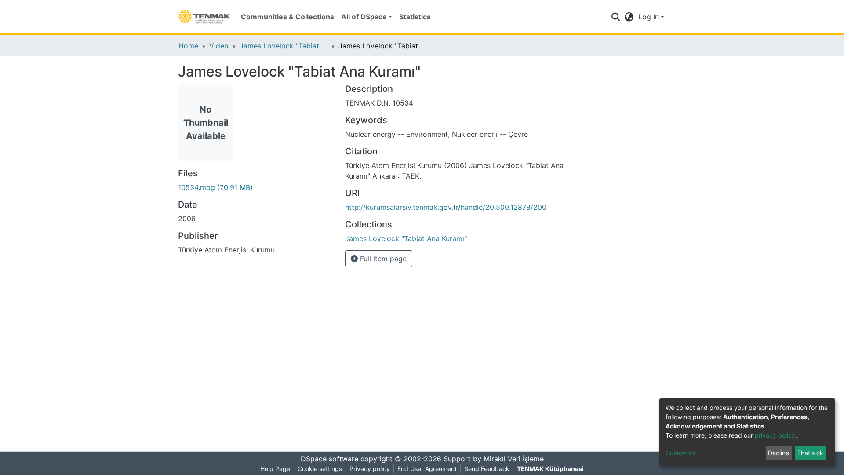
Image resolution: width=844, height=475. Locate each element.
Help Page (275, 468)
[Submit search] (616, 16)
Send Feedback (486, 468)
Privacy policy (369, 468)
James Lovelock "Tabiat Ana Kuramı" (283, 45)
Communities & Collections (287, 16)
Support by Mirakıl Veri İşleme (494, 458)
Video (219, 45)
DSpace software (329, 458)
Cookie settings (320, 468)
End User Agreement (427, 468)
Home (188, 45)
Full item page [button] (382, 258)
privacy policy (775, 435)
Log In (648, 16)
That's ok (810, 453)
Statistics (415, 16)
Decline (778, 453)
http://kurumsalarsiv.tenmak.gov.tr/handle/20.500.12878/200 (445, 207)
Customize (681, 453)
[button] (629, 16)
